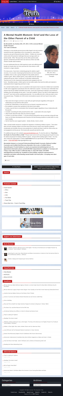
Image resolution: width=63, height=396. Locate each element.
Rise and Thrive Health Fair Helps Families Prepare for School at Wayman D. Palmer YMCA (26, 304)
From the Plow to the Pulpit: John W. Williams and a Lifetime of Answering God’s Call (25, 340)
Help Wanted (7, 272)
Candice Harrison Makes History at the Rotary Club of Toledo (19, 293)
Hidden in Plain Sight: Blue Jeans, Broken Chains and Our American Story (22, 326)
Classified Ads (22, 392)
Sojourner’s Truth (18, 41)
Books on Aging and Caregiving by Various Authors (20, 258)
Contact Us (43, 392)
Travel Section (8, 187)
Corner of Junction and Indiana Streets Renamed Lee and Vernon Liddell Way (23, 296)
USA (6, 195)
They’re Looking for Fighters (11, 314)
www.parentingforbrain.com (30, 133)
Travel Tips (8, 200)
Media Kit (37, 392)
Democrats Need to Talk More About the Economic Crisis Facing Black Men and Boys (25, 370)
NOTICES (6, 274)
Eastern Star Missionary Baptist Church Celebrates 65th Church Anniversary (23, 333)
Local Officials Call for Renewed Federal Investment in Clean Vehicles (21, 330)
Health (8, 160)
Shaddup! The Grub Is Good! (11, 318)
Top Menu (58, 1)
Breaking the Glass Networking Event (13, 344)
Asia (6, 192)
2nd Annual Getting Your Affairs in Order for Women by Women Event (21, 311)
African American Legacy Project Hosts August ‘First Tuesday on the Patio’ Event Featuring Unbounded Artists (31, 289)
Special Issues (30, 392)
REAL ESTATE (8, 277)
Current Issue (14, 392)
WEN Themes (36, 394)
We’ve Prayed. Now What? (10, 365)
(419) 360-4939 (13, 140)
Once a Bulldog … (8, 300)
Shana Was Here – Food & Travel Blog (14, 203)
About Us (50, 392)
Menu (32, 24)
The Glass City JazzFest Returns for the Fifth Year (16, 307)
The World (8, 197)
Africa (6, 190)
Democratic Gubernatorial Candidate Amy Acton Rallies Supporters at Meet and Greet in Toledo (27, 337)
